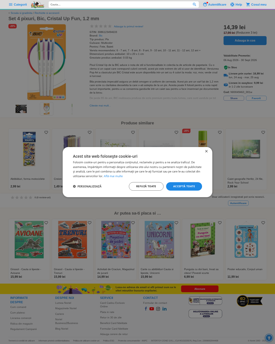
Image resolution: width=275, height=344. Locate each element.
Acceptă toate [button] (184, 186)
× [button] (206, 151)
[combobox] (123, 4)
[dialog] (137, 172)
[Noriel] (37, 4)
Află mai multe (113, 176)
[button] (87, 186)
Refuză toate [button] (146, 186)
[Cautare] (194, 4)
